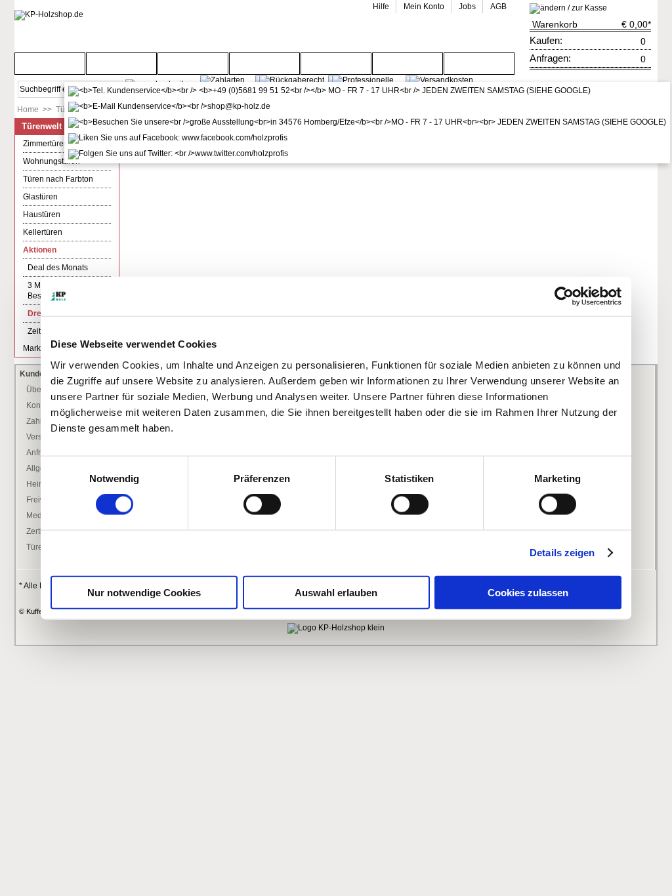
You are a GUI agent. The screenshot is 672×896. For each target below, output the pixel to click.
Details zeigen (562, 552)
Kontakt (39, 405)
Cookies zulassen (528, 592)
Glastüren (40, 196)
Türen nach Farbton (58, 179)
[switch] (262, 504)
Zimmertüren (45, 143)
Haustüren (41, 214)
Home (28, 109)
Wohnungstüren (51, 161)
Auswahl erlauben (336, 592)
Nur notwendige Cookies (144, 592)
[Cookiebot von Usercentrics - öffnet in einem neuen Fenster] (564, 296)
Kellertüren (42, 232)
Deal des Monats (58, 267)
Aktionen (39, 250)
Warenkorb (555, 24)
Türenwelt (42, 126)
